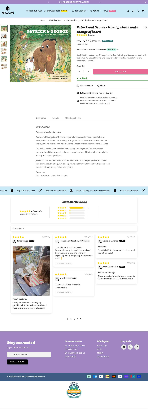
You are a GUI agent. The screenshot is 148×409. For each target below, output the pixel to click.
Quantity (81, 66)
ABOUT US (102, 345)
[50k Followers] (123, 347)
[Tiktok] (136, 347)
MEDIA (100, 353)
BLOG (99, 349)
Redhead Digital (39, 377)
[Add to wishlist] (145, 27)
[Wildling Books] (8, 11)
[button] (143, 10)
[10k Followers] (130, 347)
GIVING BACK (103, 356)
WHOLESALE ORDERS (75, 353)
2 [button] (71, 318)
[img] (18, 237)
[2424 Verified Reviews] (74, 398)
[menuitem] (34, 11)
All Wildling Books (55, 20)
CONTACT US (71, 349)
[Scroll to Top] (143, 397)
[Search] (128, 11)
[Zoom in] (66, 29)
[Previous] (48, 2)
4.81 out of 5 (36, 211)
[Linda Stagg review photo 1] (31, 271)
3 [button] (74, 318)
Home (42, 20)
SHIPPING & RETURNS (75, 345)
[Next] (99, 2)
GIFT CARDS (70, 356)
